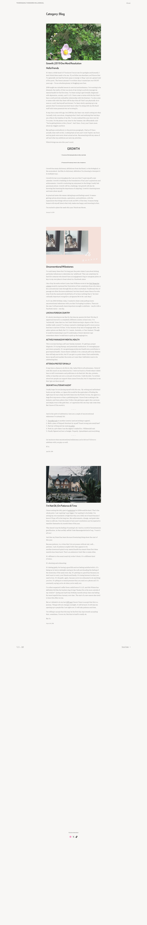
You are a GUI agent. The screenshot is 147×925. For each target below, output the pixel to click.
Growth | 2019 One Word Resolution (63, 63)
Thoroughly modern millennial (30, 3)
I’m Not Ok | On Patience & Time (61, 505)
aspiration (71, 510)
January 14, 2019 (50, 212)
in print (72, 426)
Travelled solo (53, 420)
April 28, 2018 (49, 451)
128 (22, 647)
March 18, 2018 (50, 623)
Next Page (126, 647)
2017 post (69, 602)
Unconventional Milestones (59, 266)
